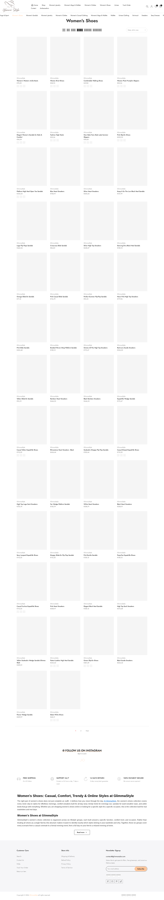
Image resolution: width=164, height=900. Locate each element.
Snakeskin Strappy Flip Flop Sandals (96, 450)
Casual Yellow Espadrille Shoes (27, 450)
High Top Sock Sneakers (125, 606)
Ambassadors (44, 8)
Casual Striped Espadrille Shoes (128, 450)
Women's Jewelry (54, 5)
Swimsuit (135, 15)
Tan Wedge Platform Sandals (60, 504)
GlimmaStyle (21, 78)
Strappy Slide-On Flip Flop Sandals (62, 555)
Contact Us (20, 860)
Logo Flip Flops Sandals (25, 245)
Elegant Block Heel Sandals (93, 606)
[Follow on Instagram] (112, 881)
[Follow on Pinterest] (116, 881)
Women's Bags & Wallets (72, 5)
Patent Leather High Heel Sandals (61, 660)
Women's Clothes (90, 5)
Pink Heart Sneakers (57, 606)
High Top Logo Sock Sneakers (27, 504)
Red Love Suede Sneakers (126, 348)
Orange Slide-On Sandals (25, 296)
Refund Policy (65, 860)
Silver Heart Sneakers (91, 191)
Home (36, 5)
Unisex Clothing (124, 15)
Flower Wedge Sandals (24, 715)
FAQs (18, 864)
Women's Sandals (32, 15)
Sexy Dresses (155, 15)
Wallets (113, 15)
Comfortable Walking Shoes (93, 81)
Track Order (127, 5)
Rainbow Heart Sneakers (58, 399)
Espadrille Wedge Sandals (126, 399)
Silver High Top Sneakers (92, 245)
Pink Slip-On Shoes (123, 135)
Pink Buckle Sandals (90, 555)
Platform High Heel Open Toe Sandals (30, 191)
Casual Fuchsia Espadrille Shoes (28, 606)
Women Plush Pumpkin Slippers (128, 81)
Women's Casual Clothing (79, 15)
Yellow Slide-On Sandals (25, 399)
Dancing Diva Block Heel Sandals (128, 245)
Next (87, 731)
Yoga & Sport (4, 15)
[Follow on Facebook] (108, 881)
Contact (33, 8)
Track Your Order (22, 868)
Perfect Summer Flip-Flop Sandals (95, 296)
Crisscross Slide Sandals (58, 245)
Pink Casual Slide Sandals (59, 296)
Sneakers (145, 15)
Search (19, 856)
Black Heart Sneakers (124, 504)
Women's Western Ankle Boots (27, 81)
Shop (43, 5)
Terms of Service (66, 868)
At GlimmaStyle (110, 801)
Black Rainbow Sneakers (92, 399)
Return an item (21, 871)
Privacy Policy (66, 864)
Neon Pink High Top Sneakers (127, 296)
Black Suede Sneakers (124, 660)
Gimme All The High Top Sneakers (95, 348)
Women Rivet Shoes (57, 81)
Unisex (116, 5)
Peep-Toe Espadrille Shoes (126, 555)
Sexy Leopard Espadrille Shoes (27, 555)
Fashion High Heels (57, 135)
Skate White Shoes (56, 715)
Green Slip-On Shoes (91, 660)
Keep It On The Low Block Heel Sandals (130, 191)
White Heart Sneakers (91, 504)
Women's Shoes (105, 5)
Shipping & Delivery (68, 856)
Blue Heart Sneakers (57, 191)
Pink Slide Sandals (23, 348)
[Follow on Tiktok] (121, 881)
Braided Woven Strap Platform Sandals (63, 348)
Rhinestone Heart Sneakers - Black (62, 450)
